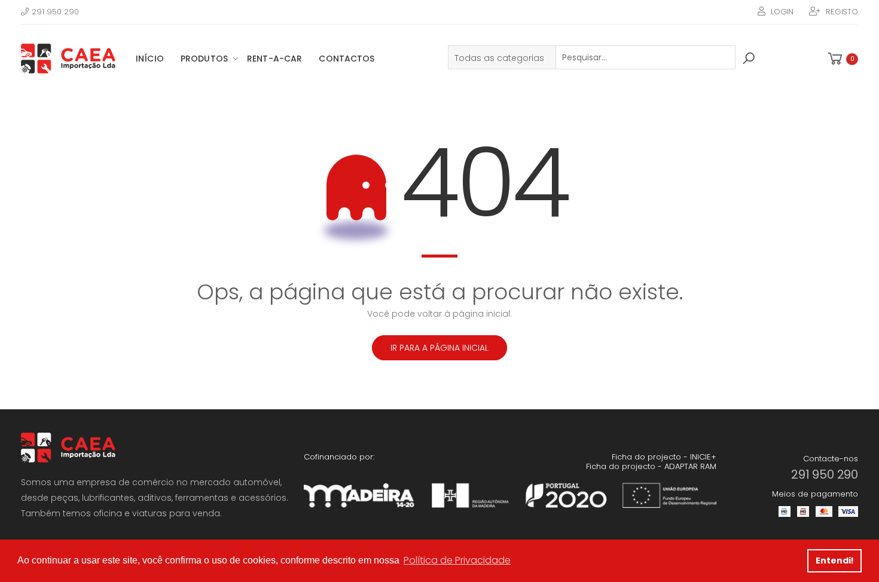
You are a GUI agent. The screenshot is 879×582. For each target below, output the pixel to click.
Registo (842, 11)
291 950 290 (55, 11)
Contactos (346, 59)
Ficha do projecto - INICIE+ (664, 456)
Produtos (204, 59)
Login (782, 11)
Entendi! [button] (835, 560)
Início (150, 59)
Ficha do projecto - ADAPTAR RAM (651, 466)
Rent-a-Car (274, 59)
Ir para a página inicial (439, 348)
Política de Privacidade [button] (457, 560)
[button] (842, 59)
